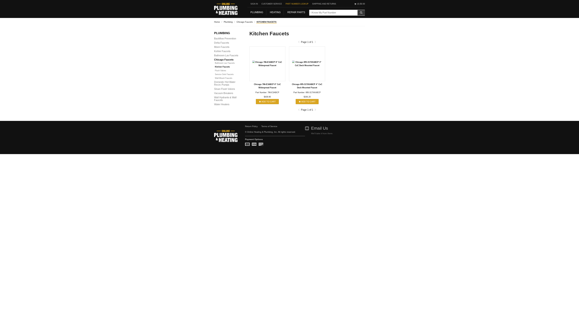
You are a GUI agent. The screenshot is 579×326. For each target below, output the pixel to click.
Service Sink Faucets (224, 74)
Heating (275, 12)
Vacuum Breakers (223, 93)
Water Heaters (221, 104)
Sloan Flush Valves (224, 89)
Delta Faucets (221, 43)
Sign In (254, 4)
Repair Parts (296, 12)
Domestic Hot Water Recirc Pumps (224, 83)
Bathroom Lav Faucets (226, 55)
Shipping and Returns (324, 4)
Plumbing (256, 12)
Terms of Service (269, 126)
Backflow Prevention (225, 38)
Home (217, 22)
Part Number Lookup (297, 4)
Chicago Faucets (245, 22)
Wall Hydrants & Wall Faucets (225, 98)
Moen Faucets (221, 47)
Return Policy (251, 126)
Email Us (319, 128)
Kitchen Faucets (266, 22)
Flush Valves (220, 70)
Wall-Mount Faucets (223, 78)
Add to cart (268, 101)
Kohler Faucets (222, 51)
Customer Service (271, 4)
